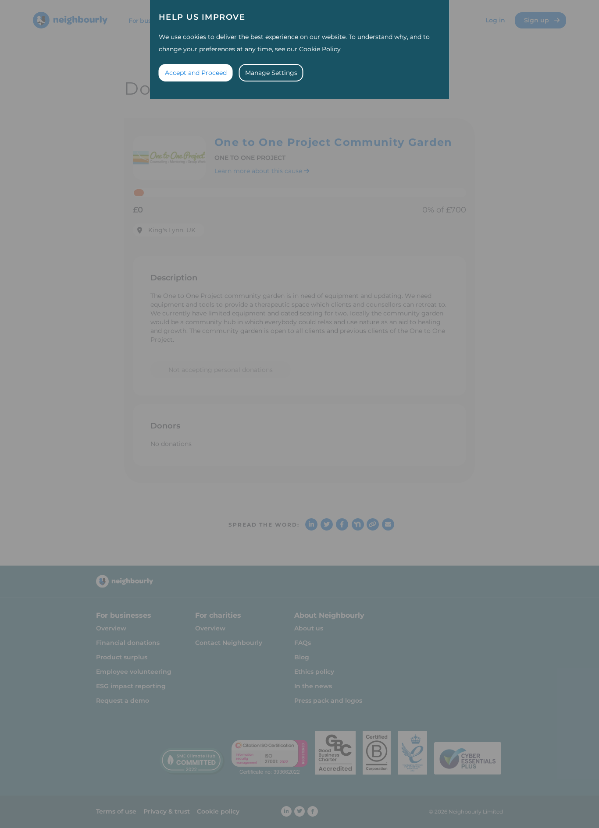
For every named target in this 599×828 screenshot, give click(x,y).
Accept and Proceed (196, 73)
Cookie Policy (320, 49)
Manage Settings (271, 73)
